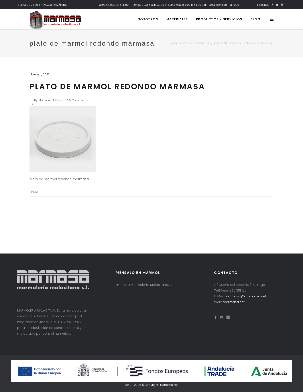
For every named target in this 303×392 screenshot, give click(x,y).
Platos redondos (196, 43)
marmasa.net (234, 302)
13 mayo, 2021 (39, 74)
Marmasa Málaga (51, 100)
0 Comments (78, 100)
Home (173, 43)
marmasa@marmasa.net (245, 296)
